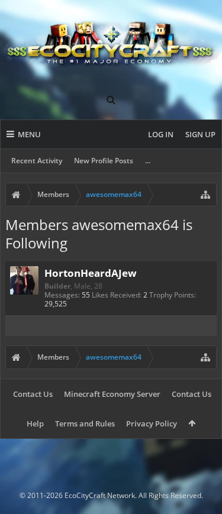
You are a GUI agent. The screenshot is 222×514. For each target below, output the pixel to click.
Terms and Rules (85, 423)
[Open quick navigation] (205, 194)
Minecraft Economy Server (112, 394)
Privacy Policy (151, 423)
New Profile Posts (103, 161)
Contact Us (33, 394)
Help (35, 423)
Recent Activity (36, 161)
